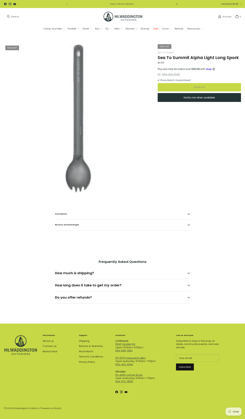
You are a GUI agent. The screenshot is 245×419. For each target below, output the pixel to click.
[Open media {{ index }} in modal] (78, 118)
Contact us (49, 346)
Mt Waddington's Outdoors (25, 408)
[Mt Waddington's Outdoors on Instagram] (10, 4)
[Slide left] (67, 4)
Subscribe (185, 367)
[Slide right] (177, 4)
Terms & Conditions (91, 356)
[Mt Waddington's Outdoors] (122, 16)
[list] (78, 118)
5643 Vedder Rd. (125, 344)
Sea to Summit (166, 52)
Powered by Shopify (51, 408)
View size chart (171, 74)
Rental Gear (50, 351)
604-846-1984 (123, 350)
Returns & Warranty (91, 346)
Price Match (86, 351)
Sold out (199, 87)
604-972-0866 (124, 381)
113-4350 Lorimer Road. (129, 375)
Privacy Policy (87, 362)
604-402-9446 (124, 364)
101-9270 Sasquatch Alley (130, 358)
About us (48, 341)
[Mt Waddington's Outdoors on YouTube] (14, 4)
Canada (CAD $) (229, 4)
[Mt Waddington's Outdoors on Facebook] (5, 4)
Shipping (84, 341)
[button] (53, 28)
